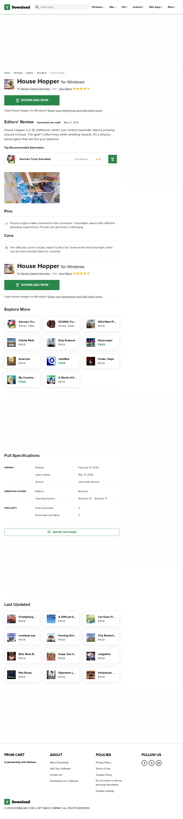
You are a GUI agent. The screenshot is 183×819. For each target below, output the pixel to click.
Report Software (64, 532)
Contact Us (56, 774)
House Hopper (50, 81)
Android (137, 7)
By (33, 88)
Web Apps (155, 7)
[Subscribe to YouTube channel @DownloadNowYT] (159, 763)
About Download (59, 762)
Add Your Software (60, 768)
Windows (97, 7)
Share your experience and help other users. (75, 110)
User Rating (65, 88)
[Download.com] (17, 7)
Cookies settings (105, 791)
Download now (34, 100)
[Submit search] (37, 7)
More (171, 7)
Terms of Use (103, 768)
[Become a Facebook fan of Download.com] (144, 763)
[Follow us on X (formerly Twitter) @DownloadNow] (151, 763)
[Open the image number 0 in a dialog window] (32, 187)
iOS (124, 7)
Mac (112, 7)
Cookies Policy (104, 774)
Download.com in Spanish (64, 780)
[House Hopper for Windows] (9, 84)
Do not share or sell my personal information (109, 782)
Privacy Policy (103, 762)
